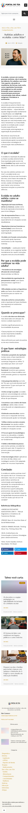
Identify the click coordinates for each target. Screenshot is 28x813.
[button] (14, 19)
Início (4, 28)
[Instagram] (25, 5)
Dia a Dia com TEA (13, 28)
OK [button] (4, 810)
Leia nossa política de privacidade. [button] (11, 806)
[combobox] (10, 13)
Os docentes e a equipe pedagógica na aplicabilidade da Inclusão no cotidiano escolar (13, 600)
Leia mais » (6, 607)
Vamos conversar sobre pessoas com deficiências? (19, 741)
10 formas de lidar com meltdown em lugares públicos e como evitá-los (13, 635)
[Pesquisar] (25, 13)
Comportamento (7, 30)
